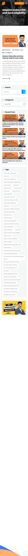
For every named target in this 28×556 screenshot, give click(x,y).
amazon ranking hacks (9, 226)
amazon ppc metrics (8, 217)
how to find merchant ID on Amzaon (12, 261)
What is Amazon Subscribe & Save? (11, 285)
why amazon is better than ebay (11, 288)
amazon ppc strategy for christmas (11, 223)
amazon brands (7, 185)
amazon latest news (8, 194)
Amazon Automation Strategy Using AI (12, 182)
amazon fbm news (16, 191)
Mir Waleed (7, 50)
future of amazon (7, 247)
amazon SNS (18, 229)
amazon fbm (6, 191)
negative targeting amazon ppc (10, 273)
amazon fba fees (7, 188)
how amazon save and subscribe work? (12, 250)
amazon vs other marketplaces (10, 238)
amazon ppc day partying (9, 211)
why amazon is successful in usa (11, 291)
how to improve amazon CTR (10, 267)
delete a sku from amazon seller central (12, 244)
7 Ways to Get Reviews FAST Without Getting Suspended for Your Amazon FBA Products (13, 124)
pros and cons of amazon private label (12, 279)
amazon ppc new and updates (10, 220)
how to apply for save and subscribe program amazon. (14, 257)
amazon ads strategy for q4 (10, 179)
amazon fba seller (18, 188)
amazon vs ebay (7, 235)
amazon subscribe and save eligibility (12, 232)
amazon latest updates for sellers (11, 199)
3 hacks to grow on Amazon (10, 173)
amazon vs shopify (8, 241)
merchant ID (6, 270)
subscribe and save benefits (10, 282)
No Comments (8, 52)
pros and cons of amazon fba (10, 276)
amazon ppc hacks (8, 214)
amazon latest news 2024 (9, 197)
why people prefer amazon (9, 294)
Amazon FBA (7, 104)
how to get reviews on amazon (10, 264)
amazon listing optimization (10, 202)
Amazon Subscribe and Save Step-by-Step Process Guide (12, 57)
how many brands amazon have (10, 253)
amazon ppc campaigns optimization (12, 208)
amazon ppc (6, 205)
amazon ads (6, 176)
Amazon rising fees (8, 229)
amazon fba (16, 185)
